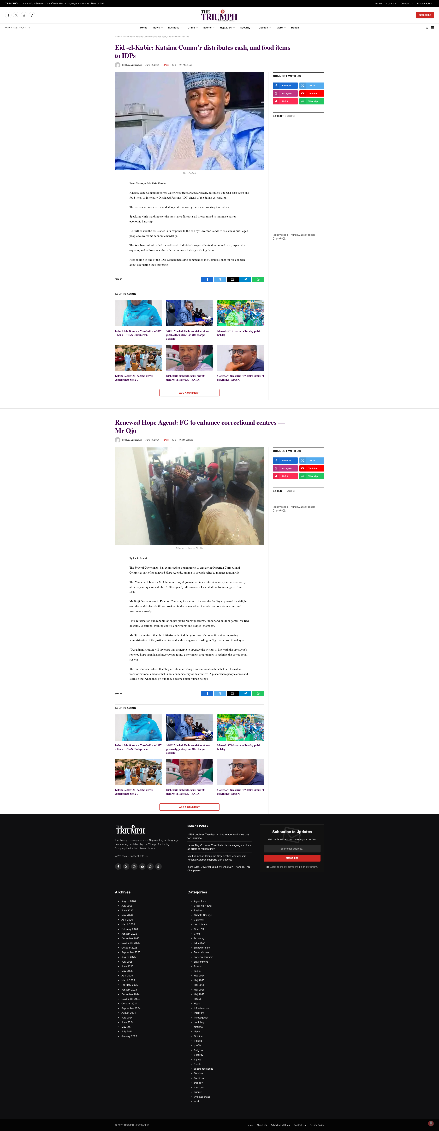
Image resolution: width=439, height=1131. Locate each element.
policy (302, 866)
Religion (198, 1050)
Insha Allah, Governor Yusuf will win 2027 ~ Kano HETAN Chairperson (138, 333)
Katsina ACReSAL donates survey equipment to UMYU (134, 377)
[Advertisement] (298, 181)
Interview (199, 1012)
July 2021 (126, 1031)
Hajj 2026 (199, 989)
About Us (391, 3)
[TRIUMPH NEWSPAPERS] (220, 15)
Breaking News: (203, 905)
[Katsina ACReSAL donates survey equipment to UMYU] (138, 358)
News (156, 27)
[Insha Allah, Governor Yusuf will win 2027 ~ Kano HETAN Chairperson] (138, 313)
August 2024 (128, 1012)
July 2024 (127, 1017)
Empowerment (202, 947)
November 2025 (130, 942)
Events (207, 27)
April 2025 (127, 975)
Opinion (263, 27)
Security (245, 27)
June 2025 (127, 966)
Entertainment (202, 952)
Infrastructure (201, 1008)
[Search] (427, 28)
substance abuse (203, 1068)
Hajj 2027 (199, 994)
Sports (197, 1064)
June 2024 (127, 1022)
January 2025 (129, 989)
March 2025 (128, 980)
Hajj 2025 (199, 980)
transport (199, 1087)
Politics (198, 1040)
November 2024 (130, 998)
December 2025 (130, 938)
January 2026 (129, 933)
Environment (201, 961)
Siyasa (197, 1059)
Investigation (201, 1017)
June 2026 (127, 910)
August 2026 (128, 901)
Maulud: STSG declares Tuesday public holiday (239, 333)
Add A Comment (189, 392)
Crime (191, 27)
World (197, 1101)
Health (197, 1003)
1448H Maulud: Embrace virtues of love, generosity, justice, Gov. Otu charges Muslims (188, 334)
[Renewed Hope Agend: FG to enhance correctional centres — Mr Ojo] (189, 496)
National (198, 1026)
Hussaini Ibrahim (133, 65)
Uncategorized (202, 1096)
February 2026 (129, 929)
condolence (200, 924)
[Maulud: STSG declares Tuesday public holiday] (240, 313)
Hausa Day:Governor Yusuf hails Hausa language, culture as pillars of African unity (65, 3)
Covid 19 (199, 929)
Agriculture (200, 901)
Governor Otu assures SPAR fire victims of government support (240, 377)
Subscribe (425, 15)
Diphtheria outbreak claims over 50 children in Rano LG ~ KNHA (185, 377)
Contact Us (407, 3)
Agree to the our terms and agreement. (294, 866)
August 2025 (128, 957)
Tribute (198, 1092)
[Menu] (432, 28)
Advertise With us (280, 1125)
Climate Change (203, 915)
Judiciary (199, 1022)
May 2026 (127, 915)
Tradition (199, 1078)
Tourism (198, 1073)
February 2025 (129, 984)
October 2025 (129, 947)
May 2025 (127, 970)
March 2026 (128, 924)
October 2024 (129, 1003)
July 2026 (127, 905)
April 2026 (127, 919)
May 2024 (127, 1026)
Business (173, 27)
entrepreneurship (203, 957)
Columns (199, 919)
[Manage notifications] (431, 1123)
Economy (199, 938)
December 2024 (130, 994)
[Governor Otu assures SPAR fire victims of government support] (240, 358)
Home (378, 3)
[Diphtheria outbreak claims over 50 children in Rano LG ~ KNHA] (189, 358)
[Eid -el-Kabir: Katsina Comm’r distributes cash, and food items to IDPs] (189, 121)
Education (199, 942)
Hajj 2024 (226, 27)
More (279, 27)
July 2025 (127, 961)
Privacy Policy (424, 3)
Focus (197, 970)
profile (197, 1045)
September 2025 (130, 952)
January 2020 (129, 1036)
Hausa (295, 27)
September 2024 (130, 1008)
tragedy (198, 1082)
